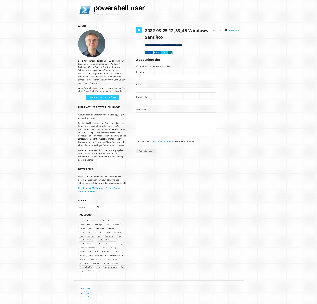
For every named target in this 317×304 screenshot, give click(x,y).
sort (98, 267)
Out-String (112, 248)
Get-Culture (100, 228)
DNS (107, 225)
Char (97, 221)
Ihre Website (141, 97)
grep (81, 236)
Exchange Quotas (86, 228)
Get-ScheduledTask (114, 232)
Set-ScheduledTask (86, 267)
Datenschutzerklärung (160, 141)
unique (82, 271)
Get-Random (99, 232)
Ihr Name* (140, 72)
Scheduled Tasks (96, 259)
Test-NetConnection (110, 267)
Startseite (86, 288)
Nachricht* (141, 109)
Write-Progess (93, 271)
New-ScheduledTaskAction (107, 240)
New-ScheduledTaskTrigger (115, 244)
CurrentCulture (85, 225)
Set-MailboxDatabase (110, 263)
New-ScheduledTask (87, 240)
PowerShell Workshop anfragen (102, 97)
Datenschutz (87, 296)
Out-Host (102, 248)
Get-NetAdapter (85, 232)
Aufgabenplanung (86, 221)
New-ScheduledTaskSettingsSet (91, 244)
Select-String (84, 263)
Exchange (116, 225)
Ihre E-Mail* (141, 84)
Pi (90, 251)
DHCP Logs (98, 225)
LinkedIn (157, 53)
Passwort (83, 251)
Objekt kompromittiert (87, 248)
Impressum (87, 293)
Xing (170, 53)
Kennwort (90, 236)
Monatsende (109, 236)
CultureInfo (107, 221)
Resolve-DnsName (116, 255)
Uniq (122, 267)
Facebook (149, 53)
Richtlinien (83, 259)
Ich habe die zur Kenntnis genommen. (166, 141)
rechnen (82, 255)
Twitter (164, 53)
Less (99, 236)
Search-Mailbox (111, 259)
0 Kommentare (234, 30)
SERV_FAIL (95, 263)
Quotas (116, 251)
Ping (96, 251)
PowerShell (106, 251)
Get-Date (111, 228)
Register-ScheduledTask (97, 255)
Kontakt (86, 291)
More (119, 236)
